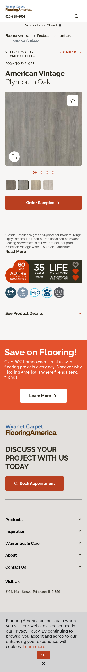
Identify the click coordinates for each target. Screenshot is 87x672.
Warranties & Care (22, 543)
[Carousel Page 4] (53, 172)
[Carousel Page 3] (47, 172)
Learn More (40, 395)
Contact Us (15, 567)
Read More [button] (15, 251)
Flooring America (17, 35)
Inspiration (15, 531)
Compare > (71, 52)
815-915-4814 (15, 16)
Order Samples (40, 202)
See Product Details (24, 313)
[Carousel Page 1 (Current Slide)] (35, 172)
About (11, 555)
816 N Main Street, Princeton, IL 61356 (32, 591)
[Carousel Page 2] (41, 172)
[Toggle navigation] (77, 16)
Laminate (64, 35)
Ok (43, 655)
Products (43, 35)
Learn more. (34, 646)
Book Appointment (37, 483)
